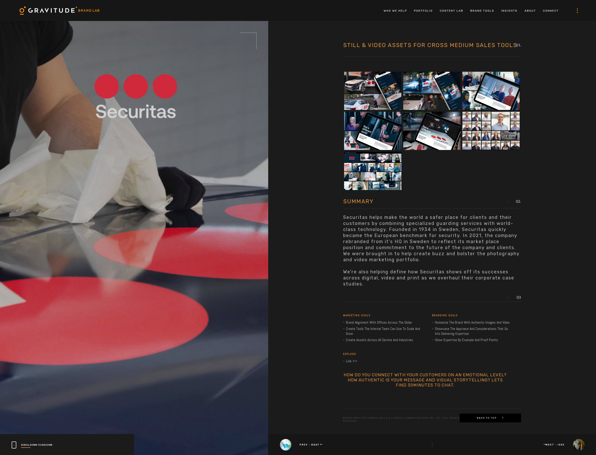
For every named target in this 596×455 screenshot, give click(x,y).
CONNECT (551, 10)
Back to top (487, 418)
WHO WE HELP (395, 10)
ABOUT (530, 10)
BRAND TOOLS (482, 10)
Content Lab (451, 10)
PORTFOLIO (423, 10)
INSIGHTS (509, 10)
